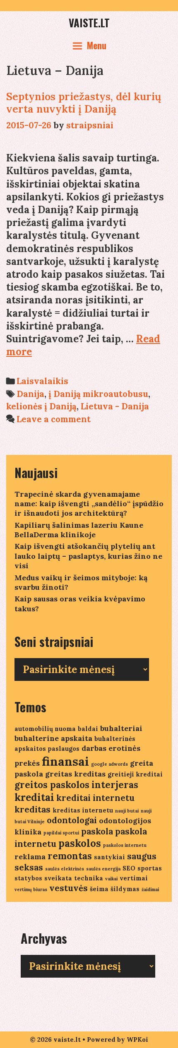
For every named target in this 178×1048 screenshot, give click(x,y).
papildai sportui (61, 833)
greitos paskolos (51, 785)
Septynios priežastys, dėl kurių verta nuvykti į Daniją (83, 102)
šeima (99, 889)
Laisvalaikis (42, 381)
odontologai (72, 820)
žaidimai (150, 889)
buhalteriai (121, 728)
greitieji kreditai (135, 774)
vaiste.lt (89, 22)
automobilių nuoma (45, 729)
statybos (28, 878)
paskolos (79, 843)
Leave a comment (54, 419)
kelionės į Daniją (41, 406)
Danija (30, 393)
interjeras (114, 785)
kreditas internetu (83, 810)
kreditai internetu (95, 797)
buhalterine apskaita (53, 738)
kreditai (34, 797)
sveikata (58, 878)
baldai (88, 729)
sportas (149, 868)
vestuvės (68, 888)
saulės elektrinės (64, 869)
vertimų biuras (30, 889)
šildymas (125, 889)
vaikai (111, 879)
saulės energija (103, 869)
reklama (30, 856)
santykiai (109, 857)
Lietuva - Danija (115, 406)
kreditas (32, 809)
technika (88, 878)
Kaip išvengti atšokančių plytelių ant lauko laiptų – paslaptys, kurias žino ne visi (88, 555)
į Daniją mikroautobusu (98, 393)
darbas (94, 748)
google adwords (109, 764)
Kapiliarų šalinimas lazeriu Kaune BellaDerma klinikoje (78, 529)
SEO (129, 868)
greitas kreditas (75, 774)
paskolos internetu (125, 845)
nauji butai (127, 811)
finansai (65, 761)
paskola (97, 831)
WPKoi (137, 1039)
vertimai (134, 878)
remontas (70, 856)
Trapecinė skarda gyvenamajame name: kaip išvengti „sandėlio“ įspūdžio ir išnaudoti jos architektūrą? (89, 503)
